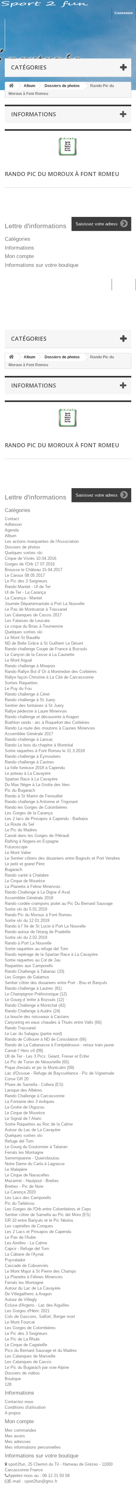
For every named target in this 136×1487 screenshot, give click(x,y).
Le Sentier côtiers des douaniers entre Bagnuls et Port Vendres (62, 858)
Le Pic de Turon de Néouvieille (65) (37, 1062)
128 (8, 1384)
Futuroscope (16, 847)
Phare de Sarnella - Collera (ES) (34, 1084)
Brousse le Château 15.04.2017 (33, 569)
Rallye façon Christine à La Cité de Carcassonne (49, 677)
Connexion (123, 13)
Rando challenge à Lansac (29, 739)
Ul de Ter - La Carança (25, 592)
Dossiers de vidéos (22, 1373)
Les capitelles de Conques (29, 1226)
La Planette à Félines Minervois (34, 1277)
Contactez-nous (19, 1401)
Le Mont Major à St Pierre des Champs (40, 1271)
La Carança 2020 (20, 1192)
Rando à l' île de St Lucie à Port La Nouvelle (45, 926)
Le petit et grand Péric (25, 864)
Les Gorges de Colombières (30, 1327)
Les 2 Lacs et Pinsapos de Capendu (38, 1231)
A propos (13, 1413)
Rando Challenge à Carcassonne (35, 1095)
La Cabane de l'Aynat (24, 1254)
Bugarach (13, 869)
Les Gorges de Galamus (27, 977)
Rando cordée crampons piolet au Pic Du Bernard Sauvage (59, 903)
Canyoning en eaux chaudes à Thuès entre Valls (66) (53, 1022)
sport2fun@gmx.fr (40, 1481)
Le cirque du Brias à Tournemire (34, 626)
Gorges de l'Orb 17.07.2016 (30, 564)
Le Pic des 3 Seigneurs (26, 581)
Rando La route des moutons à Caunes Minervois (50, 728)
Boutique (13, 1378)
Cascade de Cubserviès (26, 1265)
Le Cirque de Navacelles (27, 1175)
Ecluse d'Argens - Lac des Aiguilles (37, 1305)
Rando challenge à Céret (27, 694)
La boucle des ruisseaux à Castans (37, 1016)
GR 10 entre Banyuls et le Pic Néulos (39, 1220)
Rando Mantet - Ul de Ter (28, 586)
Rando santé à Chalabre (27, 875)
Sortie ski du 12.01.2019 (27, 920)
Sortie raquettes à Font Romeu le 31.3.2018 (45, 750)
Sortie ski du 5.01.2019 (26, 909)
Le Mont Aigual (18, 660)
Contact (12, 518)
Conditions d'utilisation (25, 1407)
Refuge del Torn (19, 1141)
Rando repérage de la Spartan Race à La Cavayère (51, 954)
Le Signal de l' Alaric (23, 1118)
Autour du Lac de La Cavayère (32, 1129)
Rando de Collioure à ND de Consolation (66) (45, 1039)
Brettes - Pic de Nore (24, 1186)
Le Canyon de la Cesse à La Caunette (39, 654)
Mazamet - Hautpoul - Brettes (32, 1180)
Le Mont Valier (18, 852)
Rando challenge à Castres (29, 762)
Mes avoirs (15, 1436)
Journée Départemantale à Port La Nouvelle (44, 603)
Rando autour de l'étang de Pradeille (38, 931)
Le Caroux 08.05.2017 (25, 575)
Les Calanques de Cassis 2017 (33, 615)
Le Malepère (16, 1169)
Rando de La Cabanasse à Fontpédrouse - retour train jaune (59, 1045)
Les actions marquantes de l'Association (42, 541)
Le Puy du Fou (18, 688)
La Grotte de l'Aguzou (24, 1107)
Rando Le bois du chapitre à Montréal (39, 745)
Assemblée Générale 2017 (29, 733)
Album (10, 535)
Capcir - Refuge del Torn (27, 1248)
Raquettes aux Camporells (29, 965)
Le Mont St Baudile (22, 637)
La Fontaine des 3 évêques (29, 1101)
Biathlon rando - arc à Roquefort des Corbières (47, 722)
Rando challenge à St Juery (30, 699)
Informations (33, 114)
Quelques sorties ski (23, 552)
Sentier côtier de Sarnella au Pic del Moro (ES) (47, 1214)
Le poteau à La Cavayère (28, 773)
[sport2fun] (68, 35)
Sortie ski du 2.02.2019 (26, 937)
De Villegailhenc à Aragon (28, 1293)
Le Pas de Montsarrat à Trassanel (36, 609)
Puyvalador (15, 1260)
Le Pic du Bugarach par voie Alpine (37, 1367)
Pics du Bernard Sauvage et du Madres (41, 1350)
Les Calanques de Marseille (30, 1356)
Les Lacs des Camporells (28, 1197)
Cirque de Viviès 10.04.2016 (30, 558)
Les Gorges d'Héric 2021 (27, 1310)
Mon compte (19, 256)
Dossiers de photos (22, 547)
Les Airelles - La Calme (26, 1243)
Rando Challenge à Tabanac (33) (34, 971)
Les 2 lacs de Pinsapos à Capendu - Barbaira (46, 818)
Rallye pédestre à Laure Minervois (36, 711)
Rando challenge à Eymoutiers (33, 756)
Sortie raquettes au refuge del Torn (36, 948)
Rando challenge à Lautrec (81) (33, 988)
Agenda (12, 530)
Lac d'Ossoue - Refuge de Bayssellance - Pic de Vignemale (59, 1073)
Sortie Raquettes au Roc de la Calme (39, 1124)
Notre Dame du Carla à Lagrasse (35, 1163)
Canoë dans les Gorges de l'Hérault (37, 835)
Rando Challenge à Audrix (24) (32, 1011)
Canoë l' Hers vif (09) (24, 1050)
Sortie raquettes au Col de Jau (32, 960)
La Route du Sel (19, 824)
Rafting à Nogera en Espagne (32, 841)
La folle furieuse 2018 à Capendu (35, 767)
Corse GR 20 (16, 1079)
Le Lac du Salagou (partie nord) (33, 1033)
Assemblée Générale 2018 (29, 897)
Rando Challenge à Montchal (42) (35, 1005)
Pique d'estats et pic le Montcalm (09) (39, 1067)
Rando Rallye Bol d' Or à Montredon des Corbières (51, 671)
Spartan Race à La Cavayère (31, 779)
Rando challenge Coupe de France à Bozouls (46, 649)
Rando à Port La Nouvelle (28, 943)
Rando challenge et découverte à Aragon (42, 716)
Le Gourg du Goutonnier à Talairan (36, 1146)
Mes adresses (18, 1441)
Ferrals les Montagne (24, 1152)
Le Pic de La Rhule (22, 1339)
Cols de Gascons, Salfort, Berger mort (40, 1316)
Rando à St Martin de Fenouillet (34, 796)
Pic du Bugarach (20, 790)
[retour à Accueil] (11, 86)
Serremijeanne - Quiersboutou (32, 1158)
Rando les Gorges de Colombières (36, 807)
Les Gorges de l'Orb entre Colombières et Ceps (48, 1209)
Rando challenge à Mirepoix (30, 666)
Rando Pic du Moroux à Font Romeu (38, 914)
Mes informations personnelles (33, 1447)
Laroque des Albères (23, 1090)
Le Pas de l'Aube (20, 1237)
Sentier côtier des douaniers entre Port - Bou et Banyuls (56, 982)
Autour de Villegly (21, 1299)
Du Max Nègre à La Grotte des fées (37, 784)
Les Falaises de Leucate (27, 620)
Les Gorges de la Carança (29, 813)
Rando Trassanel (20, 1028)
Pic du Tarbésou (19, 1203)
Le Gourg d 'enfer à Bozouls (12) (34, 999)
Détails (44, 149)
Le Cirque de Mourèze (25, 880)
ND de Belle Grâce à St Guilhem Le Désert (44, 643)
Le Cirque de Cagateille (26, 1344)
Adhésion (13, 524)
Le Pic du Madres (21, 830)
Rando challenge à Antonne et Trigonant (41, 801)
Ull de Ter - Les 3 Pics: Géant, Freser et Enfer (47, 1056)
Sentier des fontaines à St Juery (34, 705)
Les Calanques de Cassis (28, 1361)
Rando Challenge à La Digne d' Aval (37, 892)
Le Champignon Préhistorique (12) (36, 994)
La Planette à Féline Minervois (32, 886)
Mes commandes (20, 1430)
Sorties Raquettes (21, 682)
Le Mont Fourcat (20, 1322)
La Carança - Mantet (23, 598)
